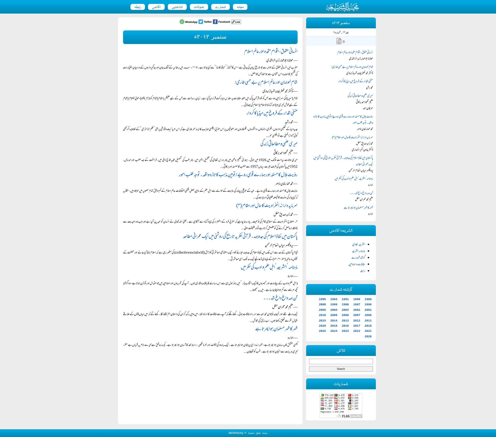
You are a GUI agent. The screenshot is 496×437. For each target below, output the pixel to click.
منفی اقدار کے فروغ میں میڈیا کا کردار (272, 113)
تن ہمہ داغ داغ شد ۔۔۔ (280, 298)
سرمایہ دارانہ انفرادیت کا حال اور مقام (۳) (267, 206)
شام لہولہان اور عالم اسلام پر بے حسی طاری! (266, 82)
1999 (333, 304)
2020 (322, 326)
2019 (333, 326)
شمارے (220, 7)
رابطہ (137, 7)
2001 (368, 310)
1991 (345, 299)
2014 (333, 320)
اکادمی (156, 7)
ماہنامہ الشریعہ (358, 251)
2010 (322, 315)
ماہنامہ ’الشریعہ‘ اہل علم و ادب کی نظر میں (269, 267)
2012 (356, 320)
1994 (333, 299)
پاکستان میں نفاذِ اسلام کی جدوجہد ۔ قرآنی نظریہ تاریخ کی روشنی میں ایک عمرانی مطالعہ (240, 237)
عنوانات (199, 7)
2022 (356, 331)
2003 (345, 310)
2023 (345, 331)
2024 (333, 331)
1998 (345, 304)
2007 (356, 315)
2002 (356, 310)
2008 (345, 315)
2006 (368, 315)
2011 (368, 320)
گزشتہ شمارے (358, 258)
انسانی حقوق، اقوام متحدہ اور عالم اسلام (271, 52)
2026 (368, 336)
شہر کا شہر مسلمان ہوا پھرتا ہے (276, 329)
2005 (322, 310)
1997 (356, 304)
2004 (333, 310)
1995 (322, 299)
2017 (356, 326)
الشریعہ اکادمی (358, 245)
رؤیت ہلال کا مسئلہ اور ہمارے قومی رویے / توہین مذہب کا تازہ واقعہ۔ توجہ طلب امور (238, 175)
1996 (368, 304)
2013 (345, 320)
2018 (345, 326)
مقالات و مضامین (357, 265)
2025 (322, 331)
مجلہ (240, 7)
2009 (333, 315)
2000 (322, 304)
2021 (368, 331)
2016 (368, 326)
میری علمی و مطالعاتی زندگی (279, 144)
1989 (368, 299)
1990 (356, 299)
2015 (322, 320)
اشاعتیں (177, 7)
